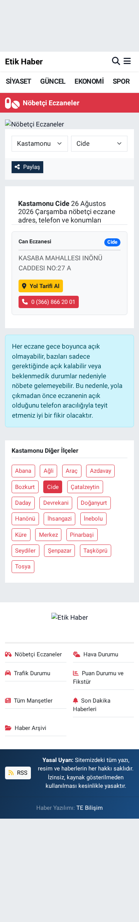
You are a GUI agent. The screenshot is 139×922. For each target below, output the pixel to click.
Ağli (49, 470)
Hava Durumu (100, 654)
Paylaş (31, 166)
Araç (72, 470)
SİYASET (18, 81)
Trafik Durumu (32, 673)
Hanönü (25, 518)
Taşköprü (95, 550)
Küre (21, 534)
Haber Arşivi (30, 728)
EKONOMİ (89, 81)
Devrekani (56, 502)
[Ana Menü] (127, 61)
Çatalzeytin (85, 487)
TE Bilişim (89, 807)
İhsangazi (59, 518)
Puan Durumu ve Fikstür (98, 677)
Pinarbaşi (82, 534)
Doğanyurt (94, 502)
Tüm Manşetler (33, 700)
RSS (21, 772)
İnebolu (93, 518)
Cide (53, 487)
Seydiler (25, 550)
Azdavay (100, 470)
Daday (23, 502)
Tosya (23, 566)
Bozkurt (25, 487)
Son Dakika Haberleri (92, 705)
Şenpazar (59, 550)
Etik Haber (24, 61)
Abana (23, 470)
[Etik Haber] (69, 617)
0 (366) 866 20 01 (53, 301)
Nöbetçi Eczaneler (38, 654)
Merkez (48, 534)
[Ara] (116, 61)
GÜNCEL (52, 81)
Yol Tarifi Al (44, 286)
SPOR (121, 81)
